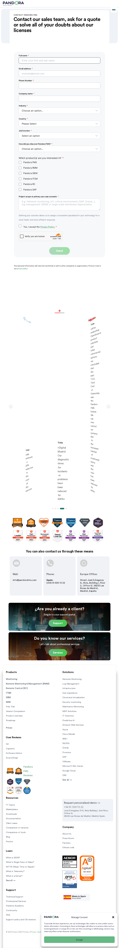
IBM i (64, 739)
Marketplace (12, 809)
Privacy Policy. (47, 226)
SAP (64, 757)
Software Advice (14, 753)
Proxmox (66, 752)
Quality (39, 932)
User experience (69, 693)
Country (23, 119)
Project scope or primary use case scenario (38, 197)
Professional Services (16, 901)
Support (58, 623)
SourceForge (12, 758)
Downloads (11, 814)
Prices (9, 728)
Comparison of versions (17, 828)
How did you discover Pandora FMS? (35, 144)
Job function (25, 131)
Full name (24, 56)
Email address (26, 69)
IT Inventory (68, 716)
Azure (65, 730)
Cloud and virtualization (73, 697)
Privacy (33, 932)
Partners (66, 843)
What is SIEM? (13, 858)
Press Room (68, 838)
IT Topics (10, 805)
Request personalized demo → (82, 803)
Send (59, 250)
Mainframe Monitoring (73, 707)
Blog (8, 837)
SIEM (8, 697)
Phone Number (26, 81)
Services (58, 652)
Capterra (10, 749)
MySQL (66, 743)
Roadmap (10, 720)
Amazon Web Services (73, 725)
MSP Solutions (69, 711)
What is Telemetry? (15, 871)
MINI (8, 702)
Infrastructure (68, 688)
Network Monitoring (72, 679)
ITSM (8, 693)
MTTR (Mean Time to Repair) (20, 867)
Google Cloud (68, 771)
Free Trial (10, 707)
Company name (26, 94)
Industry (23, 106)
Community (11, 910)
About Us (66, 834)
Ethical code (68, 847)
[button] (113, 917)
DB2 (64, 775)
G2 (7, 744)
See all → (67, 780)
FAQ (8, 915)
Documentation (13, 818)
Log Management (70, 684)
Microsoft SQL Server (72, 766)
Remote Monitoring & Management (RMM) (27, 684)
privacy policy (22, 268)
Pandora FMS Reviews (28, 771)
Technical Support (14, 897)
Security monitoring (71, 702)
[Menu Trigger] (114, 10)
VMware (66, 761)
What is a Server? (14, 876)
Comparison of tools (16, 832)
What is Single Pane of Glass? (20, 862)
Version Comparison (15, 711)
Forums (9, 841)
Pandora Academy (15, 906)
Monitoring (11, 679)
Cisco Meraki (68, 734)
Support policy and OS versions (21, 919)
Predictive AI (68, 720)
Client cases (11, 823)
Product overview (14, 716)
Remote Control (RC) (17, 688)
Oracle (65, 748)
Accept (79, 939)
